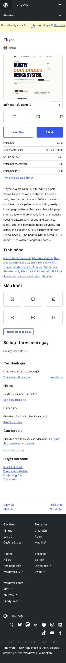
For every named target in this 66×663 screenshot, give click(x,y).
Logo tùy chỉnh (28, 262)
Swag (40, 571)
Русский (30, 443)
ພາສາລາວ (15, 443)
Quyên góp (43, 566)
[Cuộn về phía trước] (59, 104)
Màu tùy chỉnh (11, 262)
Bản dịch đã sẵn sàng (28, 276)
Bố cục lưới (27, 271)
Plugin (38, 536)
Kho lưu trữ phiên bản (15, 471)
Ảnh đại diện (51, 267)
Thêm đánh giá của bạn (16, 377)
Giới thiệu (9, 524)
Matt (8, 589)
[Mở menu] (60, 5)
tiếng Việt (17, 616)
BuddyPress (12, 601)
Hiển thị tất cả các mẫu (18, 331)
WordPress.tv (13, 571)
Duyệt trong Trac (13, 475)
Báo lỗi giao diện (12, 422)
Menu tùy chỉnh (46, 262)
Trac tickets (10, 479)
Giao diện (8, 15)
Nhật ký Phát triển (13, 467)
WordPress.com (14, 583)
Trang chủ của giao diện (16, 177)
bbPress (10, 595)
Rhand (12, 47)
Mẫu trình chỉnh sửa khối (16, 258)
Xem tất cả (57, 377)
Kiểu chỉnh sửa (34, 267)
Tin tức (7, 530)
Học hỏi (8, 553)
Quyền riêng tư (12, 542)
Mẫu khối (40, 542)
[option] (12, 299)
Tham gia (40, 553)
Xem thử (18, 132)
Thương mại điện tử (14, 267)
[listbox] (33, 308)
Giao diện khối (11, 271)
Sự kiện (39, 559)
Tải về (49, 132)
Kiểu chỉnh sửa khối (42, 258)
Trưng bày (41, 524)
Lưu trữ (7, 536)
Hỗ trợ (7, 559)
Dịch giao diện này (13, 450)
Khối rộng (47, 276)
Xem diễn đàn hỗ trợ (14, 399)
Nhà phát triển (12, 566)
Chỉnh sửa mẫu (42, 271)
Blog (56, 258)
